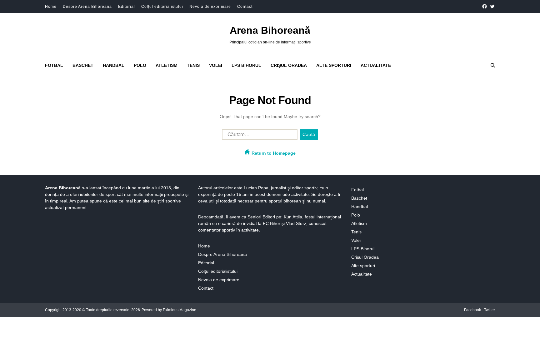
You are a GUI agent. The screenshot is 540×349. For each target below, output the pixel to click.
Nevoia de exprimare (210, 6)
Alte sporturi (333, 65)
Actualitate (376, 65)
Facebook (472, 310)
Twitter (489, 310)
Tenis (193, 65)
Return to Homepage (273, 153)
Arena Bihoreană (270, 30)
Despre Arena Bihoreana (87, 6)
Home (51, 6)
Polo (140, 65)
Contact (244, 6)
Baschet (82, 65)
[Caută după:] (259, 135)
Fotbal (54, 65)
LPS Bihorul (246, 65)
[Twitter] (492, 6)
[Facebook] (484, 6)
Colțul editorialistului (162, 6)
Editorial (126, 6)
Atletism (167, 65)
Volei (215, 65)
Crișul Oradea (289, 65)
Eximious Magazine (179, 310)
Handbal (113, 65)
